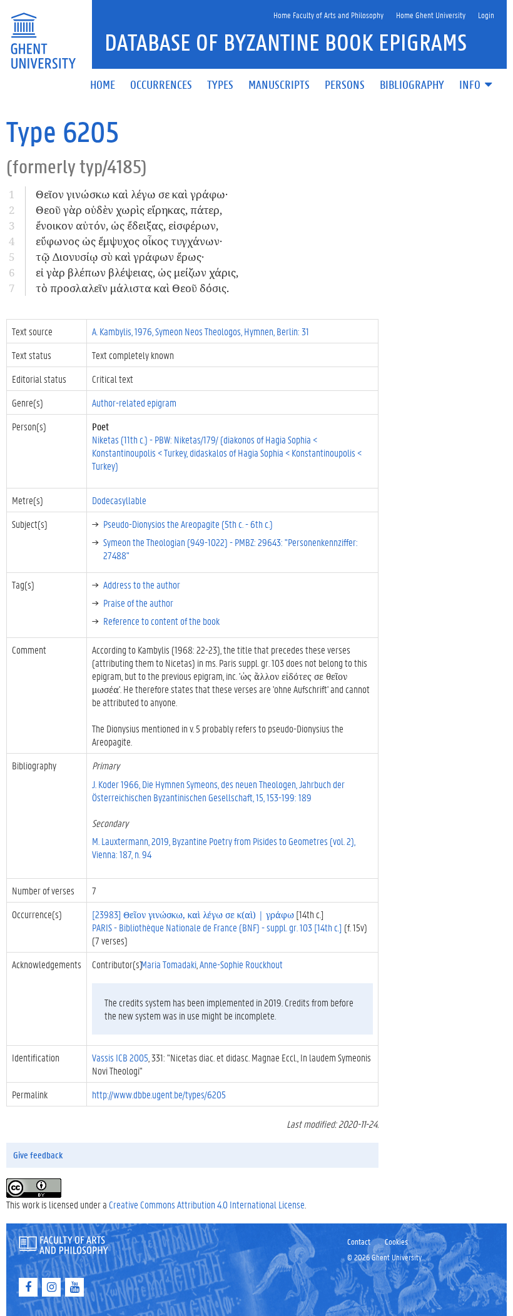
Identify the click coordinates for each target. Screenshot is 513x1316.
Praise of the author (138, 602)
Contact (358, 1241)
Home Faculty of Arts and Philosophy (328, 14)
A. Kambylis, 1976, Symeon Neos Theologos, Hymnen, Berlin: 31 (200, 331)
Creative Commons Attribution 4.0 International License (207, 1204)
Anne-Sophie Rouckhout (241, 964)
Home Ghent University (430, 14)
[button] (477, 85)
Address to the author (141, 584)
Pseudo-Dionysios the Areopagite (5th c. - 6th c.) (188, 523)
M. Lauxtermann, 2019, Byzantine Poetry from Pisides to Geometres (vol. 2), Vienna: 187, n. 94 (223, 847)
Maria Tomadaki (168, 964)
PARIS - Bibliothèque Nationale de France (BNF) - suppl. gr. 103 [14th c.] (217, 927)
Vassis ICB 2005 (120, 1057)
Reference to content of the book (161, 620)
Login (486, 14)
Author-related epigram (134, 402)
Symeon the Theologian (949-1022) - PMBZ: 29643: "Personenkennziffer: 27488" (230, 548)
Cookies (396, 1241)
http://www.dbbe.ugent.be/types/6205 (159, 1094)
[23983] (193, 914)
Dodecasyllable (119, 500)
